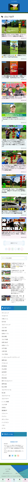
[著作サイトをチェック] (10, 455)
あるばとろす (14, 441)
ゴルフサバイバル (6, 389)
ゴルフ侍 (4, 327)
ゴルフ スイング (6, 324)
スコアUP (4, 404)
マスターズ (5, 315)
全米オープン (5, 333)
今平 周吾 (4, 348)
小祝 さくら (5, 318)
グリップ (4, 375)
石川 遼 (4, 321)
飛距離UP (4, 410)
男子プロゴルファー (7, 381)
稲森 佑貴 (4, 330)
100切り (4, 407)
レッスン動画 (5, 401)
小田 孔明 (4, 351)
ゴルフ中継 (5, 339)
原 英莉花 (4, 366)
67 (18, 249)
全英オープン (5, 345)
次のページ (14, 243)
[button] (25, 258)
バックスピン (5, 422)
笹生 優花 (4, 336)
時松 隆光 (4, 378)
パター (3, 425)
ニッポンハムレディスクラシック (11, 357)
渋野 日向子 (5, 342)
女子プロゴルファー (7, 473)
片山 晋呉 (4, 369)
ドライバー (5, 413)
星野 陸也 (4, 383)
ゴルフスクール (6, 395)
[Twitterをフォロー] (12, 455)
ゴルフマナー (5, 398)
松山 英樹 (4, 386)
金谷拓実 (4, 372)
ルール (3, 428)
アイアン (4, 416)
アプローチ (5, 363)
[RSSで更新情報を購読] (18, 455)
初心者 (3, 392)
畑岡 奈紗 (4, 360)
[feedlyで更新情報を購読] (15, 455)
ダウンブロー (5, 419)
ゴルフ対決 (5, 354)
